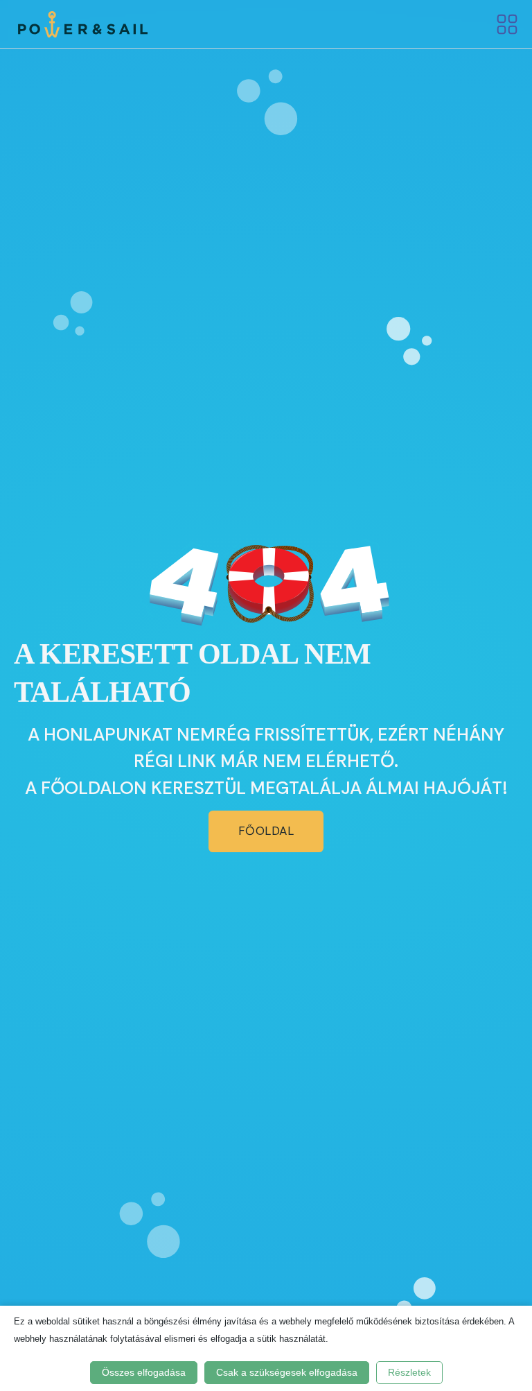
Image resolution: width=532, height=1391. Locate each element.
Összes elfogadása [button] (144, 1372)
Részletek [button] (409, 1372)
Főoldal (266, 830)
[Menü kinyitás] (507, 24)
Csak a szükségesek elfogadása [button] (286, 1372)
